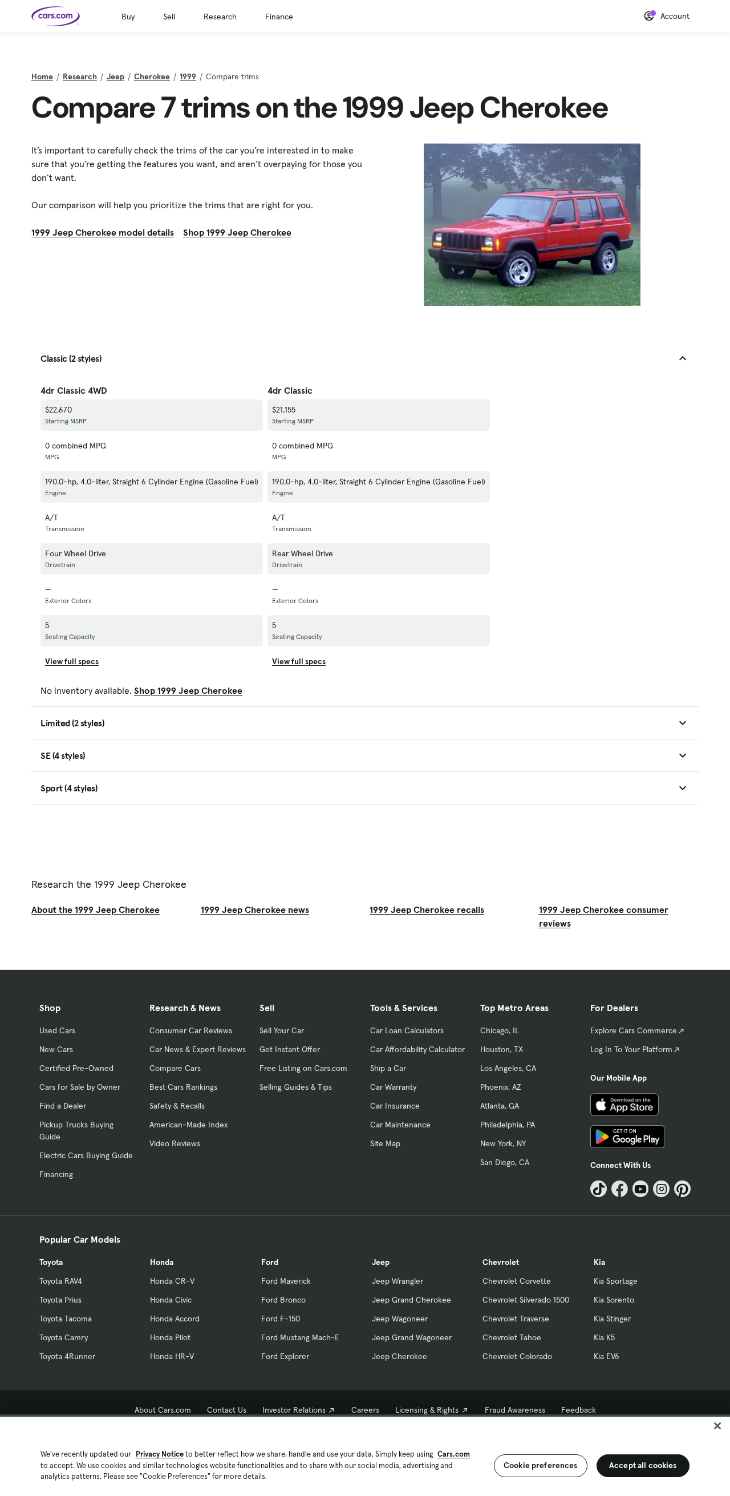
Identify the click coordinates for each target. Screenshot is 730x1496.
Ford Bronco (283, 1300)
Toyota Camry (63, 1337)
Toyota (51, 1262)
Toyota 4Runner (67, 1356)
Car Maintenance (400, 1124)
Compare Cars (175, 1068)
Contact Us (226, 1410)
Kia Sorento (614, 1300)
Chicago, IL (499, 1030)
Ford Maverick (286, 1281)
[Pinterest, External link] (682, 1188)
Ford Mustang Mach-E (300, 1337)
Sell (169, 16)
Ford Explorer (285, 1356)
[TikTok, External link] (598, 1188)
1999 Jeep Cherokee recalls (427, 909)
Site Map (385, 1143)
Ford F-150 (280, 1318)
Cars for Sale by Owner (79, 1087)
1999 (188, 76)
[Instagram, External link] (661, 1188)
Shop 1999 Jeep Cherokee (237, 232)
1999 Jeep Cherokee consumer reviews (603, 916)
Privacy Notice (160, 1454)
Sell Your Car (281, 1030)
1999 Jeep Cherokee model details (102, 232)
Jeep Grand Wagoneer (412, 1337)
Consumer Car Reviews (190, 1030)
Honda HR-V (172, 1356)
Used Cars (57, 1030)
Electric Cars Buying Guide (86, 1155)
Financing (56, 1174)
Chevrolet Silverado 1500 (525, 1300)
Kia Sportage (616, 1281)
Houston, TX (501, 1049)
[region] (365, 1455)
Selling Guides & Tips (295, 1087)
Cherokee (152, 76)
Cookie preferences (541, 1465)
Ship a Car (388, 1068)
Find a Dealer (62, 1106)
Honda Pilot (170, 1337)
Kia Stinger (612, 1318)
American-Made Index (188, 1124)
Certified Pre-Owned (76, 1068)
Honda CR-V (172, 1281)
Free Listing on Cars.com (303, 1068)
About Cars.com (163, 1410)
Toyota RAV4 (60, 1281)
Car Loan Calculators (407, 1030)
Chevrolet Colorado (517, 1356)
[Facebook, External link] (619, 1188)
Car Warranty (393, 1087)
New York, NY (503, 1143)
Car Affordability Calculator (417, 1049)
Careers (365, 1410)
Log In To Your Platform (631, 1049)
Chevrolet (500, 1262)
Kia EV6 (606, 1356)
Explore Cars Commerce (633, 1030)
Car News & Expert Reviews (197, 1049)
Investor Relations (294, 1410)
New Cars (56, 1049)
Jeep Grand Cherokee (411, 1300)
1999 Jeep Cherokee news (255, 909)
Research (220, 16)
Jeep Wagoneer (400, 1318)
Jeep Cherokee (399, 1356)
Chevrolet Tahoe (511, 1337)
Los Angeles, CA (508, 1068)
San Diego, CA (504, 1162)
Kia (599, 1262)
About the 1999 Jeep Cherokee (95, 909)
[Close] (717, 1425)
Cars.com (453, 1454)
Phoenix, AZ (500, 1087)
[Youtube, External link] (640, 1188)
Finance (279, 16)
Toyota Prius (60, 1300)
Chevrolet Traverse (515, 1318)
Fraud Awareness (515, 1410)
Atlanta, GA (499, 1106)
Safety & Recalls (177, 1106)
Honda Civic (171, 1300)
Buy (128, 16)
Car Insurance (395, 1106)
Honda (161, 1262)
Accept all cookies (643, 1465)
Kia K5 (604, 1337)
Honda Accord (175, 1318)
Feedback (578, 1410)
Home (42, 76)
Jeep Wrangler (397, 1281)
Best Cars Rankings (183, 1087)
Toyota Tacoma (65, 1318)
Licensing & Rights (427, 1410)
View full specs (72, 661)
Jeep (115, 76)
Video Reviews (174, 1143)
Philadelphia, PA (507, 1124)
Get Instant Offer (289, 1049)
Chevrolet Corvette (516, 1281)
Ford (269, 1262)
